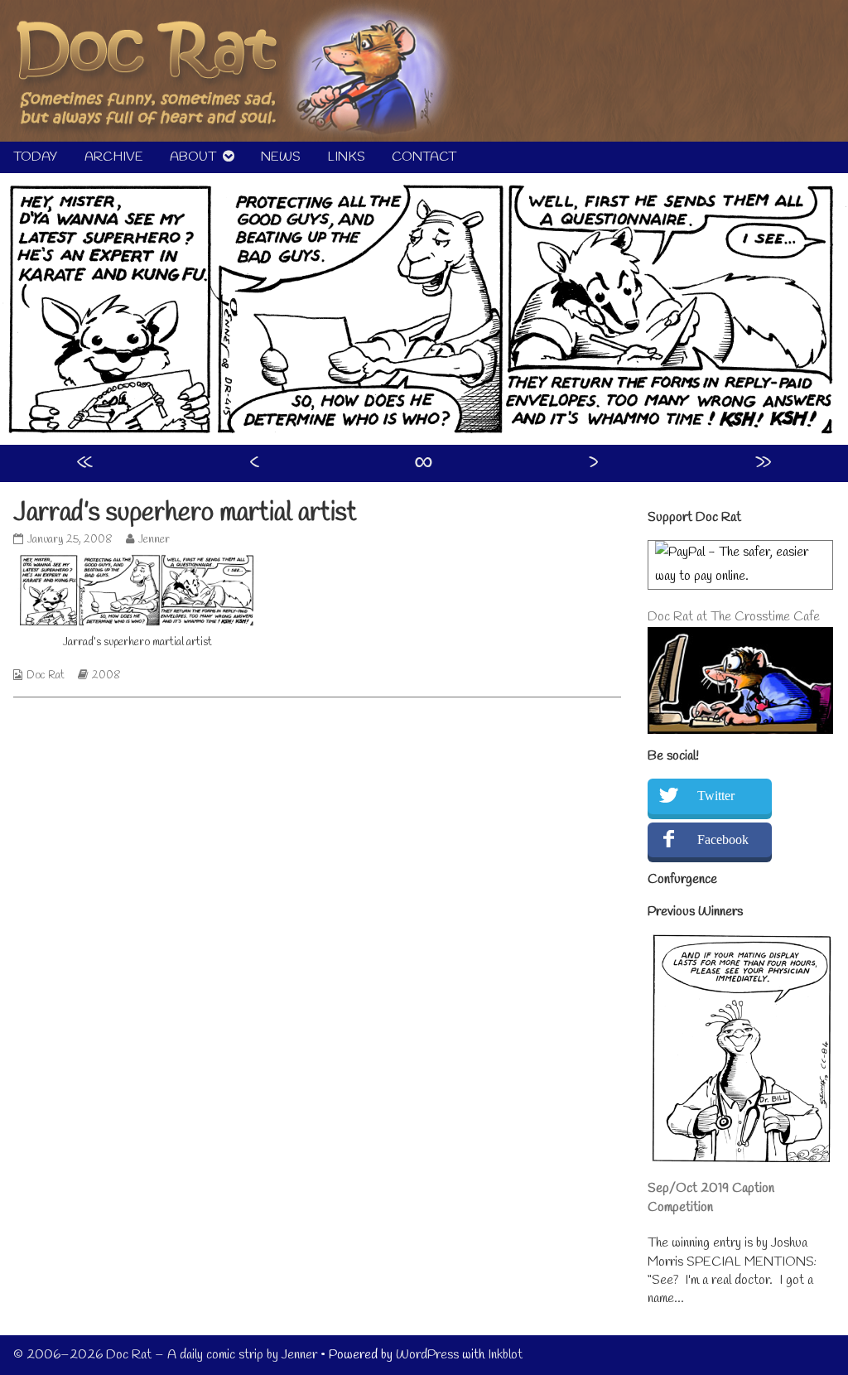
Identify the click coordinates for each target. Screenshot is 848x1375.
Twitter (716, 796)
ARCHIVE (113, 157)
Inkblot (505, 1354)
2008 (106, 675)
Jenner (153, 540)
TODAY (35, 157)
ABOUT (193, 157)
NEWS (281, 157)
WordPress (427, 1354)
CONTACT (424, 157)
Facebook (723, 839)
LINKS (346, 157)
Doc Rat (45, 675)
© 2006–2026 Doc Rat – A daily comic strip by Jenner (165, 1354)
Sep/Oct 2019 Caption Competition (711, 1197)
